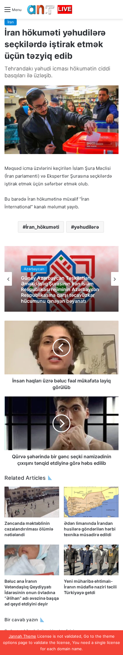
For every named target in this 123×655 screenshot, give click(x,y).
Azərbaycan (34, 269)
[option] (61, 279)
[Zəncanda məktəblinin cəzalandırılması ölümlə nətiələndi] (31, 502)
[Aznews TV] (50, 9)
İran (10, 22)
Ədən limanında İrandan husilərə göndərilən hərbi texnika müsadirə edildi (90, 529)
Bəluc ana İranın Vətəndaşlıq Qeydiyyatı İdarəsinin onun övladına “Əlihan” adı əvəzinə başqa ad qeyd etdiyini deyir (31, 592)
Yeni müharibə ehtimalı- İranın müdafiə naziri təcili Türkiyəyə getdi (90, 587)
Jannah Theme (22, 636)
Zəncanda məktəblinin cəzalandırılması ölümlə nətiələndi (28, 529)
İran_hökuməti (42, 227)
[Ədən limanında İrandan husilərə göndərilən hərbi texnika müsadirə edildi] (91, 502)
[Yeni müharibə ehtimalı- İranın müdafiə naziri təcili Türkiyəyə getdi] (91, 560)
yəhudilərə (86, 227)
